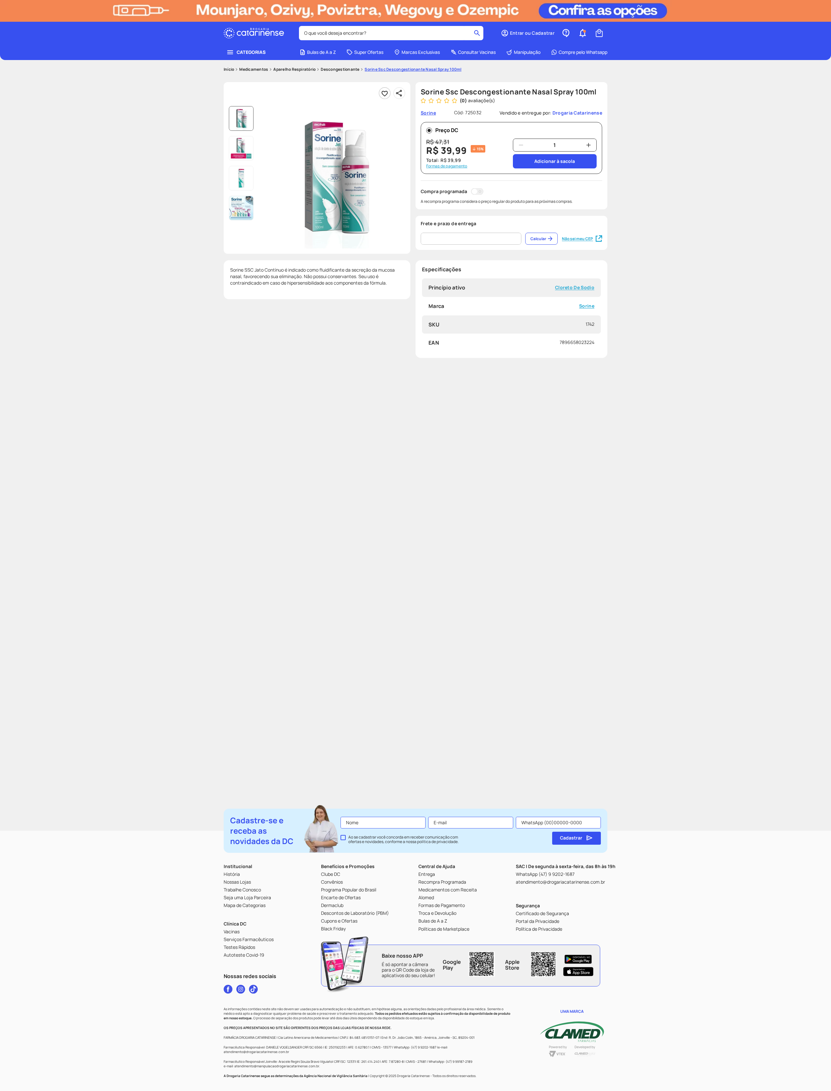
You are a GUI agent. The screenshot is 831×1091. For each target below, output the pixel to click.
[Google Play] (578, 959)
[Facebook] (228, 989)
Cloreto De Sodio (574, 287)
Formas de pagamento (446, 166)
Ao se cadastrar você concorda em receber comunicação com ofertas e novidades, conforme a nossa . (403, 839)
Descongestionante (340, 69)
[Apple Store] (578, 971)
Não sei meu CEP (577, 238)
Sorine (586, 306)
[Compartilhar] (399, 93)
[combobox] (391, 33)
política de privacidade (437, 841)
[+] (588, 145)
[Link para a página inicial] (229, 69)
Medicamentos (253, 69)
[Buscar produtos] (477, 33)
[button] (527, 33)
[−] (521, 145)
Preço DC (446, 130)
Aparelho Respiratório (294, 69)
